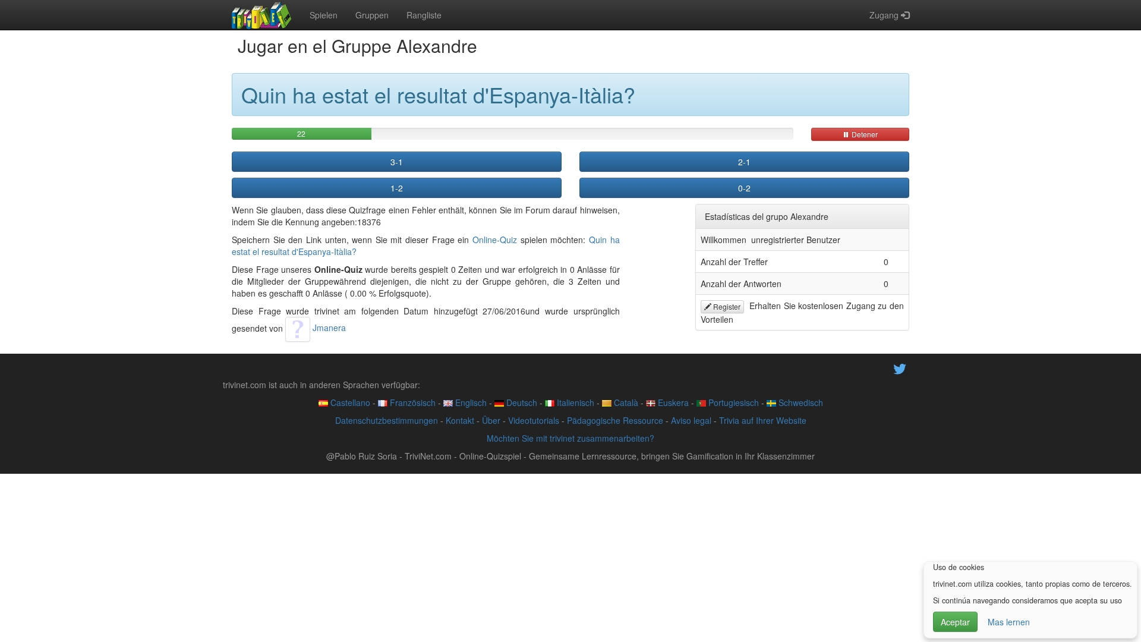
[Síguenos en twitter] (899, 367)
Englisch (470, 402)
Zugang (885, 15)
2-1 (744, 162)
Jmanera (328, 327)
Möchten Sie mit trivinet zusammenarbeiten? (570, 438)
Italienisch (574, 402)
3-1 (396, 162)
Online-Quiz (494, 240)
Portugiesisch (732, 402)
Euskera (672, 402)
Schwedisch (799, 402)
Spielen (324, 15)
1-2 (396, 188)
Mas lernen (1009, 622)
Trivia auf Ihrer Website (762, 420)
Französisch (411, 402)
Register (725, 306)
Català (625, 402)
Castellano (349, 402)
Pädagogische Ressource (615, 420)
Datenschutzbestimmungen (386, 420)
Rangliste (424, 15)
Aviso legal (691, 420)
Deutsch (520, 402)
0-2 (744, 188)
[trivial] (262, 15)
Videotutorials (533, 420)
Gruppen (372, 15)
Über (491, 420)
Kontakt (460, 420)
